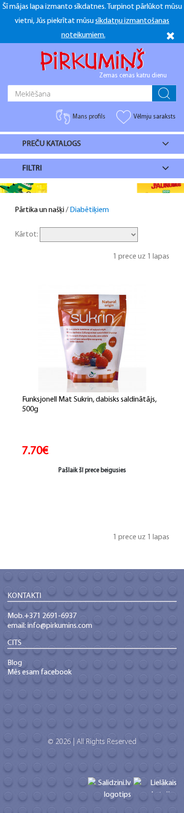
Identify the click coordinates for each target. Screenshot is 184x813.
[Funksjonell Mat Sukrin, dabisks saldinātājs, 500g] (92, 338)
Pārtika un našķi (39, 210)
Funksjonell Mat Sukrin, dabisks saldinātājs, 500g (89, 404)
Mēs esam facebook (39, 672)
